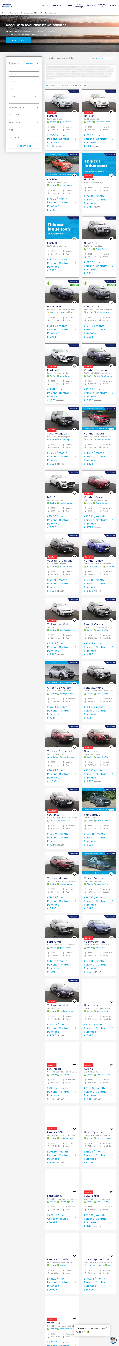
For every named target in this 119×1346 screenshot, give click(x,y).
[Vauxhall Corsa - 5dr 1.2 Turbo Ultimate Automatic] (99, 550)
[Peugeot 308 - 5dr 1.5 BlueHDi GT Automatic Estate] (62, 1121)
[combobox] (24, 74)
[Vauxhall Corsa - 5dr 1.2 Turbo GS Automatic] (99, 486)
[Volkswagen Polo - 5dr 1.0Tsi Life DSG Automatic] (99, 931)
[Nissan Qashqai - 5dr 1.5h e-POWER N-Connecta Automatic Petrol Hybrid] (99, 1121)
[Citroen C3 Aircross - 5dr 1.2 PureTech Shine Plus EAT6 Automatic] (62, 677)
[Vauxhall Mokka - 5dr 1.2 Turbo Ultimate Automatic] (62, 867)
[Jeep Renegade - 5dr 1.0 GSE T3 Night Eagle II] (62, 423)
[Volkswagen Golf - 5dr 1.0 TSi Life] (62, 613)
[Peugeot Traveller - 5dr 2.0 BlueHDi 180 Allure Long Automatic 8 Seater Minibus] (62, 1249)
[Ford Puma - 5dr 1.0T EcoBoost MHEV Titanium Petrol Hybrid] (62, 931)
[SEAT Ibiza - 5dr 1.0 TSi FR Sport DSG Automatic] (62, 804)
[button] (75, 90)
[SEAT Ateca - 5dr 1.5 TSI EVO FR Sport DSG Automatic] (62, 1058)
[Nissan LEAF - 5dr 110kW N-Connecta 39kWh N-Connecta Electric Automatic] (62, 296)
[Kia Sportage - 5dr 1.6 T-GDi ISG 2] (99, 804)
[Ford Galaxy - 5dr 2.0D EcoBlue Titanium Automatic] (62, 1185)
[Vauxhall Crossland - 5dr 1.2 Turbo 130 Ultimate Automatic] (99, 359)
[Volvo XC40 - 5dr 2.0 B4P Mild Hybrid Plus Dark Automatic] (62, 1312)
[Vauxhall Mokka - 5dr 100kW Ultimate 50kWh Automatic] (99, 423)
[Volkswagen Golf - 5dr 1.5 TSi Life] (62, 994)
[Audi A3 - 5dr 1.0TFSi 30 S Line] (99, 1058)
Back (5, 13)
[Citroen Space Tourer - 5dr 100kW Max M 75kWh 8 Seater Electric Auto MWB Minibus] (99, 1249)
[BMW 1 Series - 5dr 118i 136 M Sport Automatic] (99, 1185)
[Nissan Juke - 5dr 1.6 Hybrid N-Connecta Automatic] (99, 994)
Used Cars (34, 13)
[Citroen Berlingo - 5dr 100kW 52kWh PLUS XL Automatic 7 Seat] (99, 867)
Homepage (25, 13)
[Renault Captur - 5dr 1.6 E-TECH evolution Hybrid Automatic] (99, 613)
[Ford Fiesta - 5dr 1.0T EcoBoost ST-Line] (62, 359)
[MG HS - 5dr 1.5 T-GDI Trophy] (62, 486)
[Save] (74, 117)
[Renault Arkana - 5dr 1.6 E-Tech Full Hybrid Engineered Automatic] (99, 677)
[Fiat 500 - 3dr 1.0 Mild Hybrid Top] (62, 169)
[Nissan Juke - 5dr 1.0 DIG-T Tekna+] (99, 740)
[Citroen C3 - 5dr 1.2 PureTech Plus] (99, 232)
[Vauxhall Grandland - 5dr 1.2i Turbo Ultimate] (62, 550)
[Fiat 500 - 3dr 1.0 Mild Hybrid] (62, 105)
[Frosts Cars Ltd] (7, 5)
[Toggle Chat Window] (113, 1340)
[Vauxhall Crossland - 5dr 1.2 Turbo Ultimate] (62, 740)
